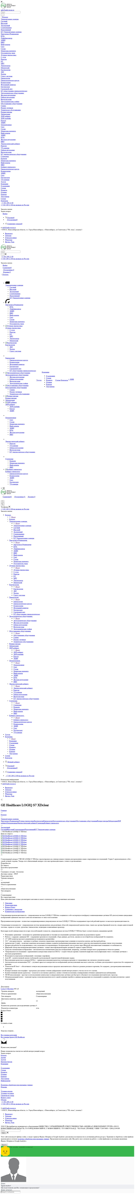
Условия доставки (7, 1093)
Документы (5, 1079)
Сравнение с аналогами (13, 909)
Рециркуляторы (102, 821)
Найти (3, 1133)
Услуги (3, 1060)
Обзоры (3, 1100)
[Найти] (2, 14)
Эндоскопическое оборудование (25, 621)
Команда (4, 1072)
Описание (8, 903)
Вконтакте (9, 233)
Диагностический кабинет (23, 688)
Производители (6, 1062)
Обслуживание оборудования (24, 635)
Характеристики (11, 905)
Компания (13, 741)
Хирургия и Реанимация (22, 545)
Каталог (12, 519)
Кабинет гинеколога (21, 720)
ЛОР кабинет (18, 652)
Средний (4, 829)
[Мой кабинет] (2, 499)
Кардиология (18, 589)
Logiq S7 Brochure (7, 989)
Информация (5, 1081)
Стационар (17, 705)
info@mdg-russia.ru (7, 10)
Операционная (19, 665)
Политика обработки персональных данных (17, 1085)
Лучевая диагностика (21, 570)
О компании (5, 1068)
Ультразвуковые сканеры (22, 526)
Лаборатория (112, 821)
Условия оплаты (6, 1091)
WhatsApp (8, 240)
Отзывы (4, 1074)
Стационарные (19, 829)
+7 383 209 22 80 (7, 203)
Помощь (4, 1087)
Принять (4, 1145)
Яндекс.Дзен (9, 242)
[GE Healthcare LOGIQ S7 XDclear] (14, 836)
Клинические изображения (15, 911)
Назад (13, 517)
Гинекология (18, 602)
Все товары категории (9, 1035)
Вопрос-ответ (6, 1098)
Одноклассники (11, 238)
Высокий (10, 829)
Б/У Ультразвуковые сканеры (45, 829)
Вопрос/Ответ (10, 907)
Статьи (3, 1070)
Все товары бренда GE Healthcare (13, 1037)
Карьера (4, 1076)
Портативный (30, 829)
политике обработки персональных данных (33, 1139)
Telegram (8, 236)
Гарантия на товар (7, 1095)
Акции (3, 1057)
